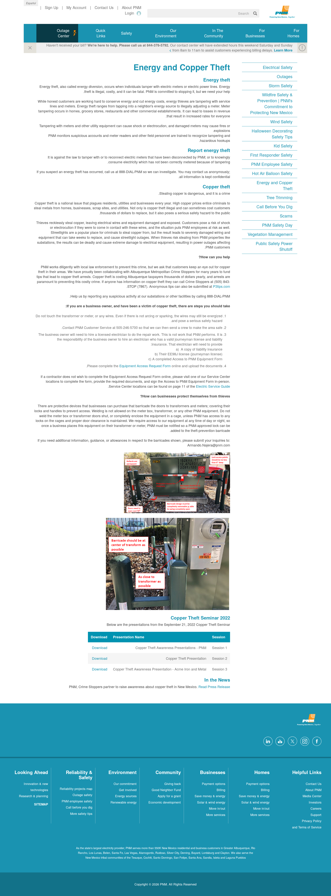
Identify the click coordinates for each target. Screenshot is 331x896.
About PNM (313, 789)
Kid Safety (283, 146)
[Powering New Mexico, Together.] (282, 11)
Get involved (128, 789)
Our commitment (125, 783)
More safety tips (81, 813)
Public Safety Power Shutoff (274, 246)
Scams (286, 216)
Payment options (258, 783)
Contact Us (313, 783)
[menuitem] (290, 33)
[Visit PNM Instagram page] (303, 740)
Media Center (312, 796)
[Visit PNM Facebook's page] (315, 740)
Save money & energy (254, 796)
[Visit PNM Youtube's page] (279, 740)
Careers (316, 808)
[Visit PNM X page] (291, 740)
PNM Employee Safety (271, 164)
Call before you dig (79, 807)
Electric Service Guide (213, 386)
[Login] (138, 13)
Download (99, 647)
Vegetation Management (270, 234)
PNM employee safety (77, 801)
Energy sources (126, 796)
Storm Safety (280, 85)
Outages (284, 76)
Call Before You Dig (274, 206)
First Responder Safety (271, 155)
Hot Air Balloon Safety (272, 173)
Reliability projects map (76, 788)
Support (316, 814)
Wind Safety (281, 121)
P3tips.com (221, 286)
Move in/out (261, 808)
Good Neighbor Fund (166, 789)
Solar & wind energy (255, 802)
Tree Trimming (279, 197)
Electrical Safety (277, 67)
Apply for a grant (169, 796)
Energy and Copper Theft (274, 185)
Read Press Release (214, 686)
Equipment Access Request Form (145, 365)
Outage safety (82, 794)
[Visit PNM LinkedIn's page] (267, 740)
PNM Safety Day (277, 225)
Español (31, 3)
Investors (315, 802)
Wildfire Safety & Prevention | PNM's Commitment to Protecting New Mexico (271, 103)
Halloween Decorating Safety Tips (272, 134)
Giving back (172, 783)
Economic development (164, 802)
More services (260, 814)
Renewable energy (124, 802)
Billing (265, 789)
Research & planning (33, 796)
